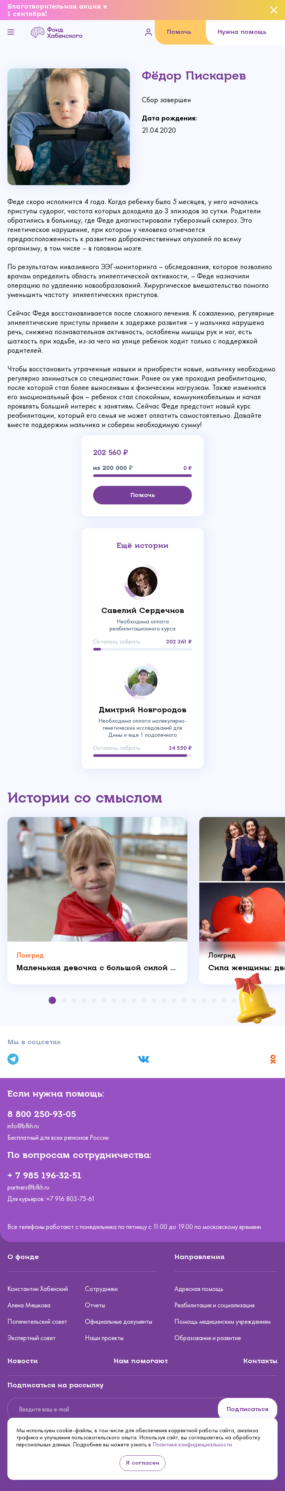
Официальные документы (118, 1321)
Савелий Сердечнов (142, 610)
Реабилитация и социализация (214, 1305)
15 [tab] (194, 1000)
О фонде (23, 1257)
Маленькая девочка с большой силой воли (97, 968)
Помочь (179, 31)
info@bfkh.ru (23, 1126)
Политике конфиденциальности (192, 1444)
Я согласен (142, 1463)
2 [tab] (64, 1000)
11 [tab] (154, 1000)
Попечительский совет (37, 1321)
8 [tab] (124, 1000)
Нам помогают (141, 1361)
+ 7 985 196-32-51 (44, 1175)
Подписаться (247, 1409)
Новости (22, 1361)
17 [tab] (214, 1000)
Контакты (260, 1361)
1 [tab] (52, 1000)
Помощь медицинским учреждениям (222, 1321)
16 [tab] (204, 1000)
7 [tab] (114, 1000)
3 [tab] (74, 1000)
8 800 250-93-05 (41, 1114)
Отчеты (95, 1305)
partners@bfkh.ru (28, 1187)
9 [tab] (134, 1000)
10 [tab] (144, 1000)
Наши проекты (104, 1338)
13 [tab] (174, 1000)
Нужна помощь (242, 31)
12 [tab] (164, 1000)
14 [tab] (184, 1000)
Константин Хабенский (37, 1289)
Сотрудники (101, 1289)
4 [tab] (84, 1000)
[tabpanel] (97, 900)
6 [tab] (104, 1000)
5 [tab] (94, 1000)
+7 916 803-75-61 (70, 1199)
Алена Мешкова (28, 1305)
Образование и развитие (207, 1338)
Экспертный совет (31, 1338)
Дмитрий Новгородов (142, 710)
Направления (199, 1257)
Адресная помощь (198, 1289)
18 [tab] (224, 1000)
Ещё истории (142, 545)
